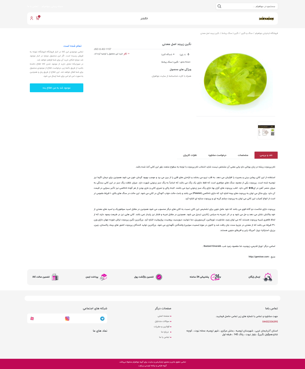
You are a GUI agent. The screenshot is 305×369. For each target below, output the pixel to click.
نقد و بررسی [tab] (266, 155)
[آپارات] (32, 318)
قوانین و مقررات (161, 327)
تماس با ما (32, 6)
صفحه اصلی (163, 316)
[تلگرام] (102, 318)
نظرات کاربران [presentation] (190, 155)
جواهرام (136, 362)
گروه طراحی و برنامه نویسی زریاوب (152, 365)
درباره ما (165, 332)
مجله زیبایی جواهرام (52, 6)
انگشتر (144, 18)
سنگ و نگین (247, 33)
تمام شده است (72, 46)
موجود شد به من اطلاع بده (56, 88)
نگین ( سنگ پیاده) (230, 33)
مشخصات (243, 155)
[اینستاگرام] (67, 318)
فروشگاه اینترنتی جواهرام (266, 33)
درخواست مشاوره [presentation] (217, 155)
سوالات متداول (162, 321)
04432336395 (270, 321)
